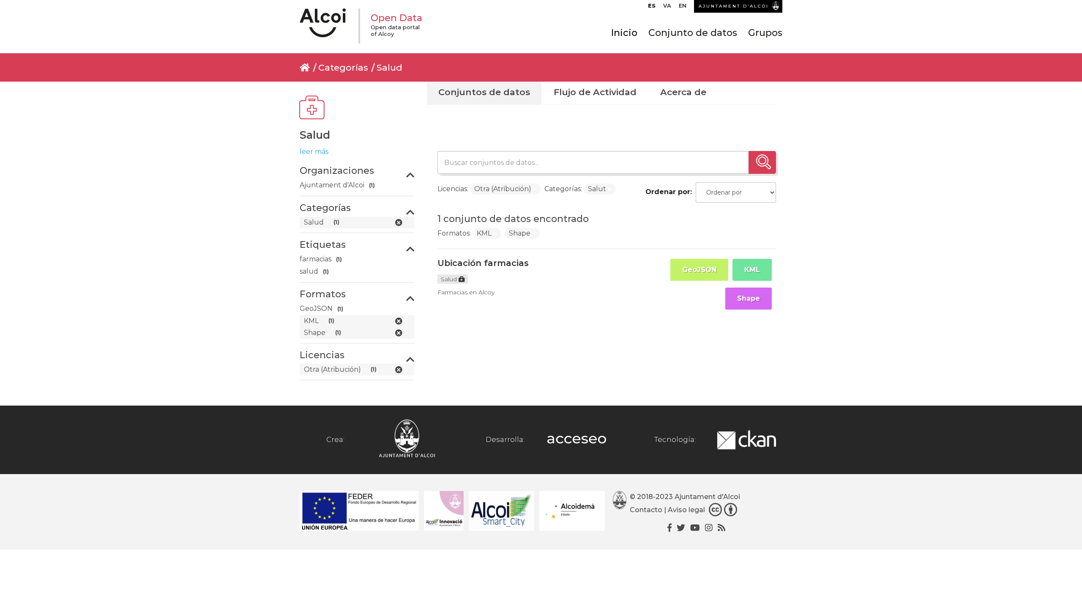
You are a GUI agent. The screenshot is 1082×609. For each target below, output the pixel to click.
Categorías (343, 67)
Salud (389, 67)
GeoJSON (699, 270)
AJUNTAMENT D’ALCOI (734, 6)
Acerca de (683, 92)
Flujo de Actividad (595, 92)
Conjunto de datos (692, 32)
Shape (748, 298)
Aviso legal (686, 510)
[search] (762, 162)
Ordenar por (667, 192)
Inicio (624, 32)
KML (752, 270)
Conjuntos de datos (484, 92)
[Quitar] (534, 189)
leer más (314, 152)
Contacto (646, 510)
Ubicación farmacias (483, 263)
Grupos (765, 32)
